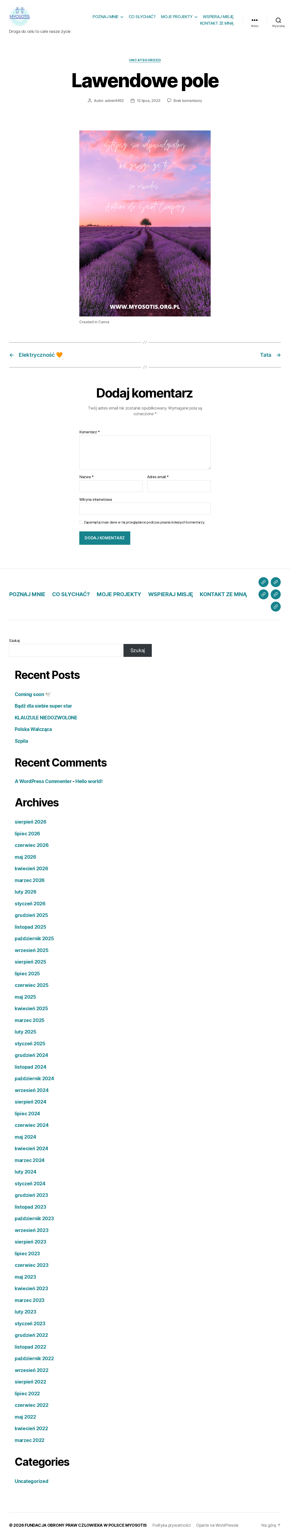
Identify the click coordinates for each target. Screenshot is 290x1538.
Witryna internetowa (95, 499)
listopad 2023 (30, 1207)
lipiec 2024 (27, 1113)
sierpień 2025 (30, 962)
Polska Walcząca (33, 729)
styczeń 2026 (30, 903)
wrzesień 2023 (31, 1230)
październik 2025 (34, 938)
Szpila (21, 741)
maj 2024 (25, 1137)
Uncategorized (145, 60)
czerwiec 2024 (32, 1125)
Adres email (158, 477)
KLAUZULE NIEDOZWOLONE (46, 718)
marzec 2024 (30, 1160)
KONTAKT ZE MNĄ (217, 23)
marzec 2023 (29, 1300)
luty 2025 (25, 1032)
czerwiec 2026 (32, 845)
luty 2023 (25, 1312)
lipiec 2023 (27, 1253)
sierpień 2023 (30, 1242)
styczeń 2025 (30, 1043)
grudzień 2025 (31, 915)
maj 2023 (25, 1277)
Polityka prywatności (171, 1525)
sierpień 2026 (30, 822)
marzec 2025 (29, 1020)
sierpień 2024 (30, 1102)
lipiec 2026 (27, 833)
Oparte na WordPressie (217, 1525)
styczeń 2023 (30, 1323)
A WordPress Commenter (43, 781)
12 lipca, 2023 (148, 100)
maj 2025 (25, 997)
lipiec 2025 (27, 973)
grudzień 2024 (31, 1055)
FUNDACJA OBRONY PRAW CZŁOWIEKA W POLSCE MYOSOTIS (86, 1525)
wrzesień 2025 (31, 950)
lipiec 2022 (27, 1393)
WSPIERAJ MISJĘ (218, 16)
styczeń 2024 (30, 1183)
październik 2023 (34, 1218)
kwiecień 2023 (31, 1288)
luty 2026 (25, 892)
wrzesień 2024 (32, 1090)
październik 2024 (34, 1078)
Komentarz (89, 432)
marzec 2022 (29, 1440)
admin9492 (114, 100)
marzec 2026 (30, 880)
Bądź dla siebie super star (43, 706)
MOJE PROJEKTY (177, 16)
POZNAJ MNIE (105, 16)
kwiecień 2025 (31, 1008)
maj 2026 (25, 857)
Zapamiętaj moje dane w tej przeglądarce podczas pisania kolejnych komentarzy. (144, 522)
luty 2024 (25, 1172)
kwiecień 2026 (31, 868)
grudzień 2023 (31, 1195)
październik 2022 (34, 1358)
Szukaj (14, 640)
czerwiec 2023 (31, 1265)
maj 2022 (25, 1417)
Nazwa (86, 477)
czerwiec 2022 (31, 1405)
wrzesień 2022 (31, 1370)
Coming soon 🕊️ (33, 694)
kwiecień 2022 (31, 1428)
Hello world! (88, 781)
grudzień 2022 (31, 1335)
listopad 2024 (30, 1067)
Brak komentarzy (188, 100)
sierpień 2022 (30, 1382)
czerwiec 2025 (31, 985)
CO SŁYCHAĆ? (142, 16)
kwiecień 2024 (31, 1148)
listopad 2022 (30, 1347)
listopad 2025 (30, 927)
